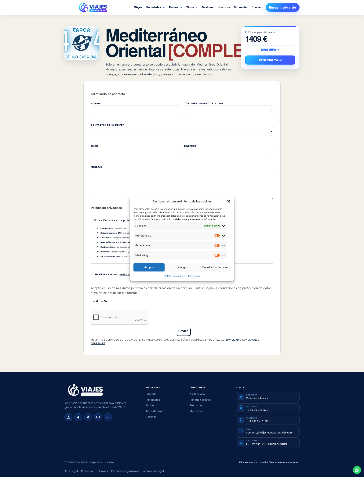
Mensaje (96, 167)
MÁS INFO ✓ (270, 50)
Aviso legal (71, 471)
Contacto (257, 7)
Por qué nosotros (200, 399)
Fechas (173, 7)
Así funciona (197, 394)
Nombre (96, 103)
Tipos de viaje (154, 411)
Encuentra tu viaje (282, 7)
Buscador (151, 394)
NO (105, 300)
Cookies (103, 471)
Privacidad (87, 471)
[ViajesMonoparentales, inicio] (92, 7)
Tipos (190, 7)
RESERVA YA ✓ (270, 60)
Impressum (194, 275)
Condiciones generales (125, 471)
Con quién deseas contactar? (204, 103)
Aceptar (149, 267)
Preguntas (196, 405)
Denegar (182, 267)
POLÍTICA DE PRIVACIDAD (224, 339)
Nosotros (224, 7)
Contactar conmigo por (107, 125)
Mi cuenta (240, 7)
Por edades (153, 7)
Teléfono (190, 146)
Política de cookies (174, 275)
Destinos (207, 7)
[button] (229, 201)
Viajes (138, 7)
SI (96, 300)
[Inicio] (85, 390)
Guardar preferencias (215, 267)
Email (94, 146)
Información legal (153, 471)
